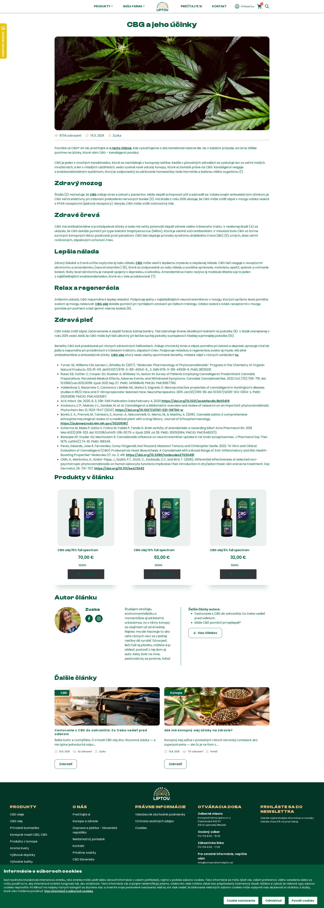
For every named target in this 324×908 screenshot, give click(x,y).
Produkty (102, 6)
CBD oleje (17, 814)
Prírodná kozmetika (24, 828)
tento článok (122, 148)
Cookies (141, 828)
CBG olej (101, 304)
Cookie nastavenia (241, 901)
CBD (64, 693)
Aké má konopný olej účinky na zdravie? (198, 730)
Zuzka (117, 135)
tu (236, 355)
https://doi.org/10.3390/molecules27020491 (160, 455)
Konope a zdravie (85, 821)
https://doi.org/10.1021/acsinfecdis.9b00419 (196, 401)
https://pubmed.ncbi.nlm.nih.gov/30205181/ (94, 423)
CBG (93, 194)
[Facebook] (90, 618)
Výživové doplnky (22, 855)
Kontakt (219, 6)
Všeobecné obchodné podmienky (160, 814)
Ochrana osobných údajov (154, 821)
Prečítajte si (191, 6)
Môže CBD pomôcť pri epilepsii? (217, 622)
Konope (176, 693)
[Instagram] (99, 618)
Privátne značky (84, 852)
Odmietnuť (273, 901)
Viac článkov (207, 633)
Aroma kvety (19, 848)
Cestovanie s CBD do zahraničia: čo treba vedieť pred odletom (101, 732)
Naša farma (132, 6)
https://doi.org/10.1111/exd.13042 (119, 468)
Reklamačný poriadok (89, 839)
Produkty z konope (24, 841)
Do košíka (88, 574)
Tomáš (213, 751)
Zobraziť (65, 764)
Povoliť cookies (303, 901)
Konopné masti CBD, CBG (28, 835)
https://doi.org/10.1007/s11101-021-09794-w (149, 410)
